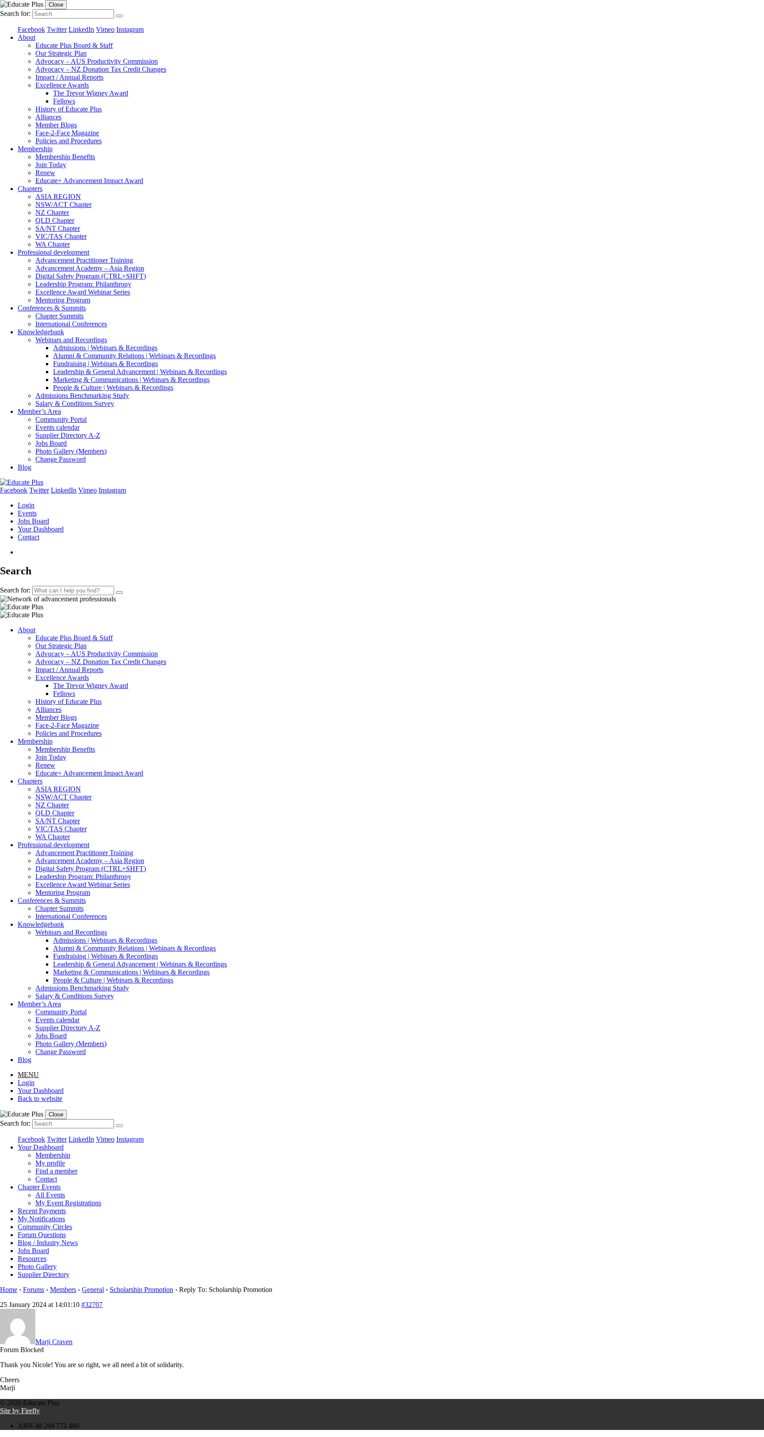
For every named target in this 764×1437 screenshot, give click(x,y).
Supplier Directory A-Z (67, 435)
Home (8, 1289)
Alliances (48, 117)
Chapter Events (39, 1187)
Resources (32, 1258)
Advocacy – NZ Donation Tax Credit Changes (100, 69)
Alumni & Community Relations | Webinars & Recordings (134, 355)
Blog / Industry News (48, 1242)
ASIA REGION (58, 196)
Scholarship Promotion (141, 1289)
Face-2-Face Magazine (67, 133)
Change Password (60, 459)
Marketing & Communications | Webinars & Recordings (131, 379)
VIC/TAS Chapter (61, 236)
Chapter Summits (59, 316)
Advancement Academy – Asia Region (89, 268)
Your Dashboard (41, 529)
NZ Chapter (52, 212)
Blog (24, 467)
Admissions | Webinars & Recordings (105, 348)
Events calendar (57, 427)
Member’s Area (39, 411)
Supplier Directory (43, 1274)
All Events (50, 1195)
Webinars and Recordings (71, 340)
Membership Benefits (65, 157)
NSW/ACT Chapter (63, 204)
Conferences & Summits (52, 308)
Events (27, 513)
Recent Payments (42, 1211)
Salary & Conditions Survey (74, 403)
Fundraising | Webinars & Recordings (105, 363)
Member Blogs (56, 125)
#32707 (92, 1304)
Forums (33, 1289)
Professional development (53, 252)
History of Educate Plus (68, 109)
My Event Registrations (68, 1203)
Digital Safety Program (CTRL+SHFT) (90, 276)
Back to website (40, 1098)
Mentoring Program (62, 300)
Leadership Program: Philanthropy (83, 284)
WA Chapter (52, 244)
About (26, 37)
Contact (28, 537)
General (93, 1289)
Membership (35, 149)
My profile (50, 1163)
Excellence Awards (62, 85)
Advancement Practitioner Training (84, 260)
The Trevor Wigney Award (90, 93)
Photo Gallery (37, 1266)
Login (26, 505)
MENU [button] (28, 1074)
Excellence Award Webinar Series (82, 292)
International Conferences (71, 324)
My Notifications (41, 1219)
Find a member (56, 1171)
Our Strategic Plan (61, 53)
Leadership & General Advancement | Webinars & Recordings (140, 371)
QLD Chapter (54, 220)
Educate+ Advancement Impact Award (89, 180)
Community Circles (45, 1227)
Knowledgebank (41, 332)
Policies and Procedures (68, 141)
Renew (45, 172)
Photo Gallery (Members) (71, 451)
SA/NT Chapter (57, 228)
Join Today (50, 164)
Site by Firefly (20, 1410)
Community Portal (61, 419)
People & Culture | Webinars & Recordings (113, 387)
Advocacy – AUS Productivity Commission (96, 61)
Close (56, 4)
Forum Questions (42, 1234)
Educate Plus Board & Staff (74, 45)
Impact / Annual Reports (69, 77)
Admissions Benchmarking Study (82, 395)
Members (63, 1289)
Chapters (30, 188)
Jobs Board (51, 443)
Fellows (64, 101)
